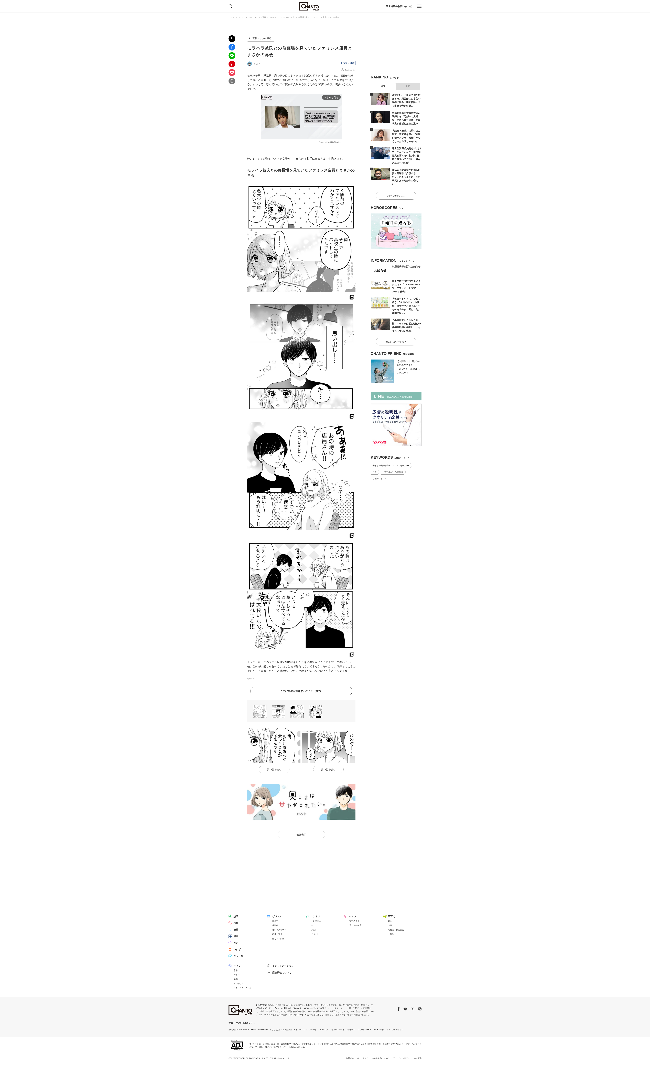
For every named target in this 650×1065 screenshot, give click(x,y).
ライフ (237, 966)
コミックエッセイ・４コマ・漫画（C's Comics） (258, 17)
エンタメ (315, 916)
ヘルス (352, 916)
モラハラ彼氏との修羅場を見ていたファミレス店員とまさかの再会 (311, 17)
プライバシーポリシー (401, 1058)
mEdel (253, 1030)
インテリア (239, 983)
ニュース (238, 956)
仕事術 (275, 925)
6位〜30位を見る (396, 195)
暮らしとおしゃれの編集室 (281, 1030)
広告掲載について (281, 972)
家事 (236, 970)
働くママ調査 (278, 938)
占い (236, 942)
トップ (231, 17)
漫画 (236, 936)
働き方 (275, 921)
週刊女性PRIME (235, 1030)
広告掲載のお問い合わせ (399, 6)
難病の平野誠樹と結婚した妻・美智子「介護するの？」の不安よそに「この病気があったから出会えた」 (406, 176)
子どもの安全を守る (382, 465)
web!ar (246, 1030)
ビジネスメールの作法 (393, 472)
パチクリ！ (351, 1030)
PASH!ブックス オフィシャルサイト (388, 1030)
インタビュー (403, 465)
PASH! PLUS (262, 1030)
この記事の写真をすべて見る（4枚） (301, 691)
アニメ (314, 930)
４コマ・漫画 (347, 63)
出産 (390, 925)
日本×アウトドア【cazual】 (305, 1030)
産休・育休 (277, 934)
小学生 (391, 934)
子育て (391, 916)
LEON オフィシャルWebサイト (332, 1030)
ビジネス (277, 916)
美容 (236, 979)
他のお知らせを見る (396, 341)
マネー (237, 975)
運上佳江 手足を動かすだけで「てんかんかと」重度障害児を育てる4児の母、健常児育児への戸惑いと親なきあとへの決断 (406, 155)
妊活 (390, 921)
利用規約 (350, 1058)
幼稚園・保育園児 (396, 930)
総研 (236, 916)
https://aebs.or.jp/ (297, 1047)
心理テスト (378, 478)
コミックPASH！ (364, 1030)
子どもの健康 (355, 925)
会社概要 (417, 1058)
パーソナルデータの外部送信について (373, 1058)
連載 (236, 929)
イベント (315, 934)
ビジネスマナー (279, 930)
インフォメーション (283, 966)
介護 (375, 472)
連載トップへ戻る (261, 38)
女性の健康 (354, 921)
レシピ (237, 949)
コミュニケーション (243, 988)
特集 (236, 923)
